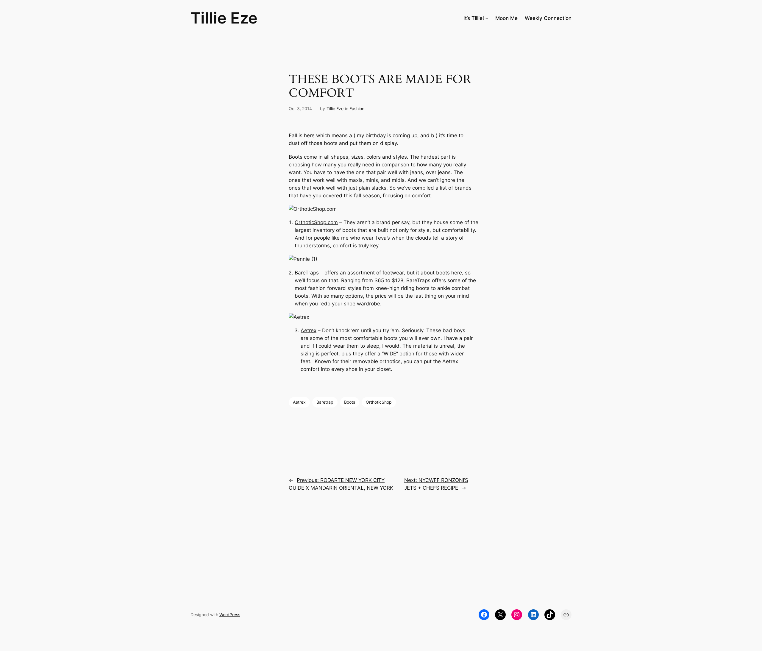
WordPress (229, 614)
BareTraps (307, 273)
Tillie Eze (223, 17)
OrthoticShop (379, 402)
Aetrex (308, 330)
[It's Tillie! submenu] (486, 17)
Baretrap (324, 402)
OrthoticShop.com (316, 222)
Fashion (356, 108)
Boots (349, 402)
